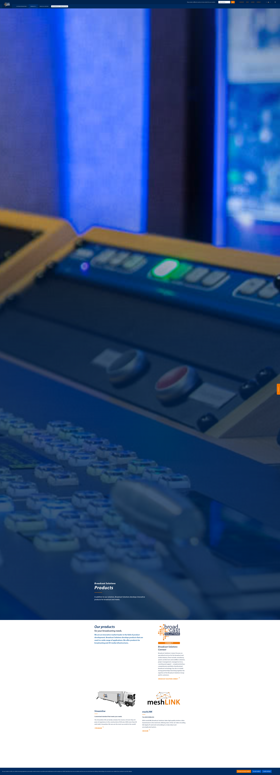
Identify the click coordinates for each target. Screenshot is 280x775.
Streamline (98, 728)
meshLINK (145, 731)
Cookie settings (266, 771)
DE (266, 2)
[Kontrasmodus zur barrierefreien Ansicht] (275, 2)
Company (241, 2)
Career (252, 2)
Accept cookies (256, 771)
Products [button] (32, 6)
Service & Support (44, 6)
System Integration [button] (21, 6)
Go (232, 2)
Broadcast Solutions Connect (168, 679)
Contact (259, 2)
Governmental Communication (59, 6)
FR (270, 2)
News (247, 2)
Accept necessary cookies (244, 771)
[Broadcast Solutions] (7, 4)
